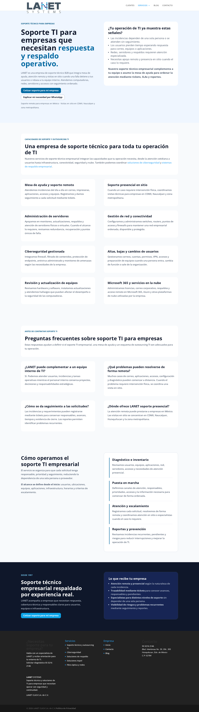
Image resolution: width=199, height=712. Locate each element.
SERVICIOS (142, 5)
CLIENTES (130, 5)
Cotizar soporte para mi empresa (41, 90)
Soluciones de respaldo (77, 656)
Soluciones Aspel (74, 660)
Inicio (107, 645)
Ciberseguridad (74, 652)
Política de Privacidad (66, 708)
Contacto (109, 649)
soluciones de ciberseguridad (143, 162)
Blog (107, 653)
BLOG (156, 5)
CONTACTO (167, 5)
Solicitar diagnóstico (35, 662)
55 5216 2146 (148, 646)
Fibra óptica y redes (76, 665)
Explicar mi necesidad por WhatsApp (42, 97)
